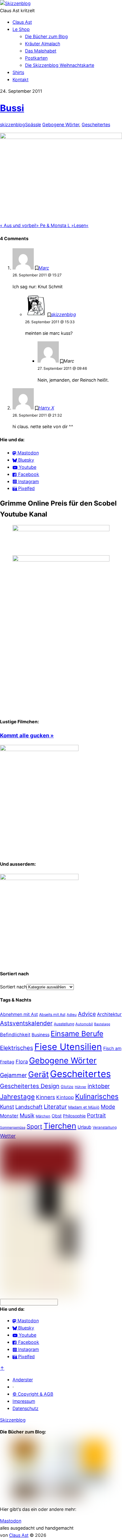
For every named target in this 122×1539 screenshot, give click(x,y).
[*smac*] (61, 137)
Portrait (96, 1115)
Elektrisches (16, 1048)
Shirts (18, 72)
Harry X (46, 407)
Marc (43, 267)
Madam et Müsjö (83, 1107)
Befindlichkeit (15, 1034)
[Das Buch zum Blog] (39, 878)
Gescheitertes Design (29, 1085)
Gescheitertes (96, 124)
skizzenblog (12, 124)
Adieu (72, 1014)
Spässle (33, 124)
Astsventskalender (26, 1023)
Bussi (12, 107)
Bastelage (102, 1024)
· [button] (13, 1386)
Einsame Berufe (77, 1033)
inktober (99, 1086)
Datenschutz (25, 1408)
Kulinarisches (97, 1096)
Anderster (23, 1379)
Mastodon (10, 1520)
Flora (22, 1061)
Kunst (7, 1106)
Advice (87, 1014)
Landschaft (29, 1107)
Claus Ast (22, 22)
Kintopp (65, 1097)
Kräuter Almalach (42, 43)
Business (40, 1034)
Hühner (80, 1087)
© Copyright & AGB (33, 1394)
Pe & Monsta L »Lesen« (62, 225)
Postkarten (36, 58)
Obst (57, 1115)
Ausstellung (64, 1024)
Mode (108, 1106)
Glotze (67, 1086)
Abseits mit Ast (52, 1014)
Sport (34, 1126)
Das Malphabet (40, 50)
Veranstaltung (105, 1127)
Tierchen (59, 1126)
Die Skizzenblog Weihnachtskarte (59, 65)
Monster (9, 1116)
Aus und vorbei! (18, 225)
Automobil (84, 1024)
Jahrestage (17, 1097)
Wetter (8, 1136)
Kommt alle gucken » (27, 735)
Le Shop (21, 29)
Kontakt (20, 79)
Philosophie (74, 1115)
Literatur (55, 1106)
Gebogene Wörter (60, 124)
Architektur (109, 1014)
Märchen (43, 1116)
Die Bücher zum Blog (46, 36)
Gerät (38, 1074)
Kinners (45, 1097)
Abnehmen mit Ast (19, 1014)
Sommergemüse (12, 1128)
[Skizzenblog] (15, 3)
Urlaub (84, 1127)
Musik (27, 1115)
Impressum (24, 1401)
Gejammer (13, 1075)
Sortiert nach (13, 986)
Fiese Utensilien (68, 1046)
